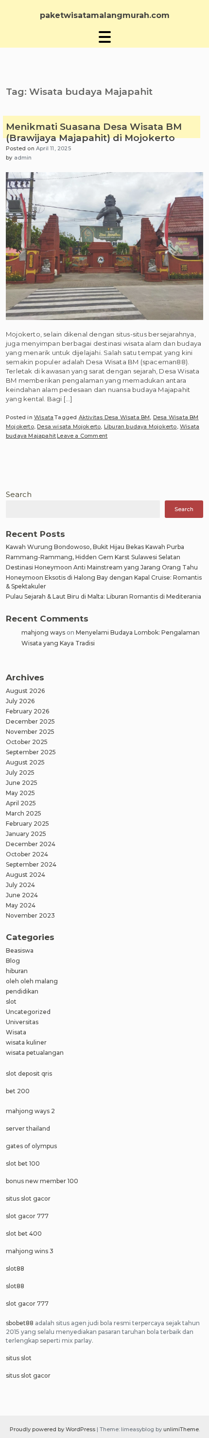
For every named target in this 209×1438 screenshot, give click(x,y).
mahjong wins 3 (29, 1251)
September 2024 (31, 864)
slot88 (15, 1268)
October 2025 (27, 742)
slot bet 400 (24, 1233)
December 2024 (30, 844)
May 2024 (20, 905)
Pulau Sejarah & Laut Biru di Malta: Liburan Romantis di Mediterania (103, 596)
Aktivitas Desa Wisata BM (114, 417)
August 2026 (25, 690)
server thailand (28, 1128)
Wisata (43, 417)
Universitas (22, 1022)
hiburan (17, 971)
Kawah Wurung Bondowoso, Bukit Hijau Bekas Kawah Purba (95, 546)
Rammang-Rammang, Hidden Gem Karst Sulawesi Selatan (93, 557)
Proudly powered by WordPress (53, 1429)
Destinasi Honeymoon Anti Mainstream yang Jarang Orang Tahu (102, 567)
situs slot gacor (28, 1198)
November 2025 (30, 731)
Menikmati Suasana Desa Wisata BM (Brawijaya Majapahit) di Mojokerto (94, 132)
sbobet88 (20, 1323)
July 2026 (20, 701)
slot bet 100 (23, 1163)
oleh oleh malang (32, 981)
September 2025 (31, 752)
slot (11, 1001)
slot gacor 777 (27, 1216)
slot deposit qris (29, 1073)
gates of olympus (31, 1146)
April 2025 (21, 803)
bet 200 (18, 1091)
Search (19, 494)
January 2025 (26, 833)
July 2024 (20, 884)
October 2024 (27, 854)
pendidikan (22, 991)
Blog (13, 960)
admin (23, 157)
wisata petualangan (35, 1052)
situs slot (19, 1358)
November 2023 (30, 915)
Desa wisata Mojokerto (69, 426)
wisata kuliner (26, 1042)
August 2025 (25, 762)
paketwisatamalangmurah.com (105, 15)
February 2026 (27, 711)
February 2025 (27, 823)
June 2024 (22, 895)
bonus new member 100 (42, 1181)
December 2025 (30, 721)
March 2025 (23, 813)
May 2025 (20, 793)
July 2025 (20, 772)
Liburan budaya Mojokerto (140, 426)
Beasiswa (20, 950)
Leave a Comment (82, 435)
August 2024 (25, 874)
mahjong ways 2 (30, 1111)
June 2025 (21, 782)
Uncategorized (28, 1011)
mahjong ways (43, 632)
